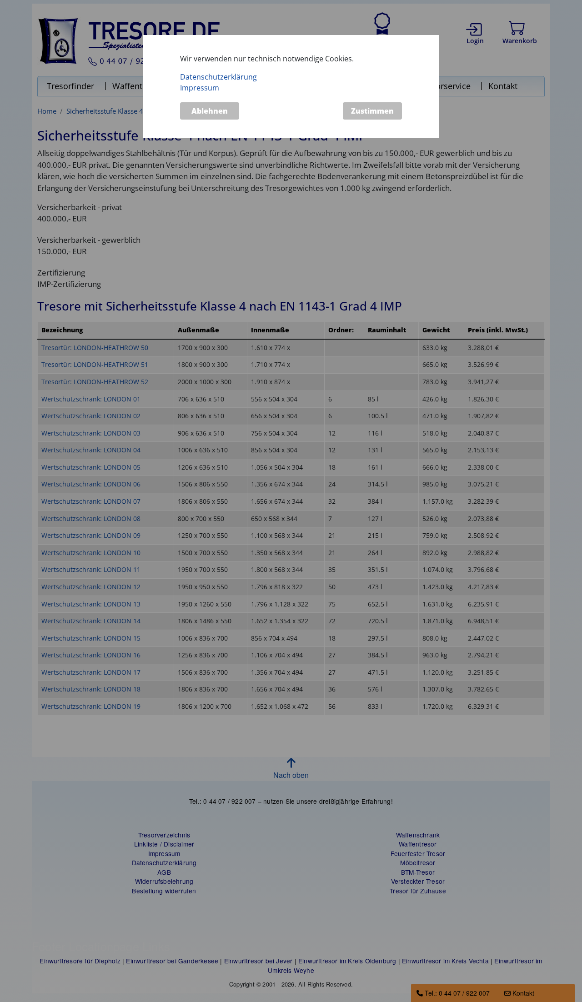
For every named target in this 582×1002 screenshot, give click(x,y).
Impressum (199, 88)
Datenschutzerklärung (218, 77)
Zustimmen (372, 111)
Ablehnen (209, 111)
